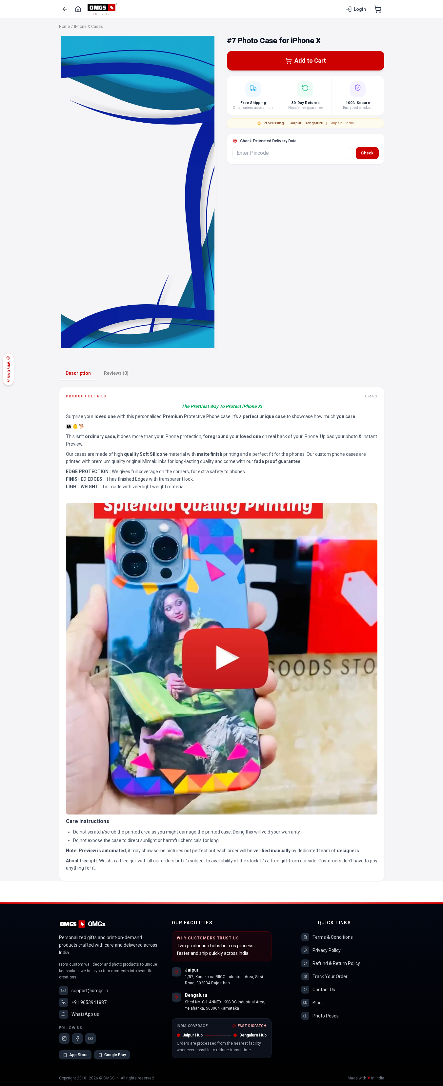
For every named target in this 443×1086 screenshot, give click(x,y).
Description (78, 373)
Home (64, 26)
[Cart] (377, 9)
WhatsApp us (85, 1014)
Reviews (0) (116, 373)
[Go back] (65, 9)
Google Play (115, 1055)
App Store (78, 1055)
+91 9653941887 (89, 1002)
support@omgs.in (89, 990)
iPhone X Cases (88, 26)
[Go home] (78, 9)
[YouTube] (90, 1038)
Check (367, 153)
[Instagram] (64, 1038)
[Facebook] (77, 1038)
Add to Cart (310, 60)
